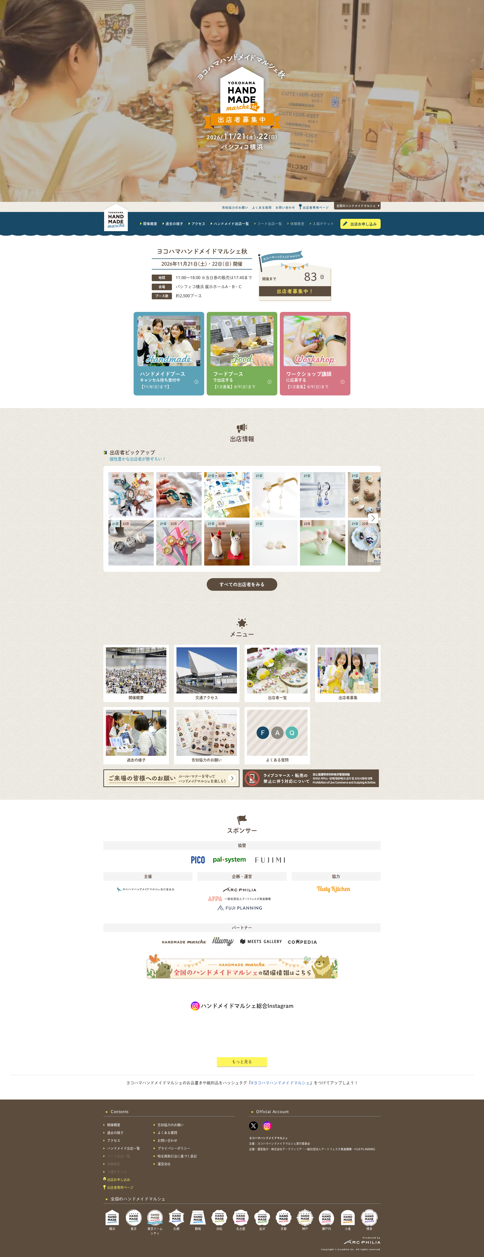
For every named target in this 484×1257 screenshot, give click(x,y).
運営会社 (164, 1164)
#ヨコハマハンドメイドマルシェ (280, 1083)
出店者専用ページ (316, 207)
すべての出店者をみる (242, 584)
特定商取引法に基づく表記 (177, 1156)
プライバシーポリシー (174, 1148)
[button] (373, 518)
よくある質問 (262, 207)
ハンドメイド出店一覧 (231, 223)
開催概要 (150, 223)
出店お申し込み (363, 223)
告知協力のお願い (235, 207)
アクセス (198, 223)
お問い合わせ (285, 207)
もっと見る (242, 1062)
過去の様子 (174, 223)
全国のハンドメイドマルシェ (356, 206)
